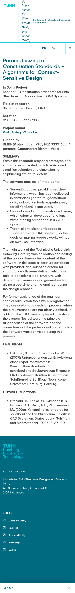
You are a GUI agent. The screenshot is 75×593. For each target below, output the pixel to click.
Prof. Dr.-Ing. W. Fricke (20, 132)
